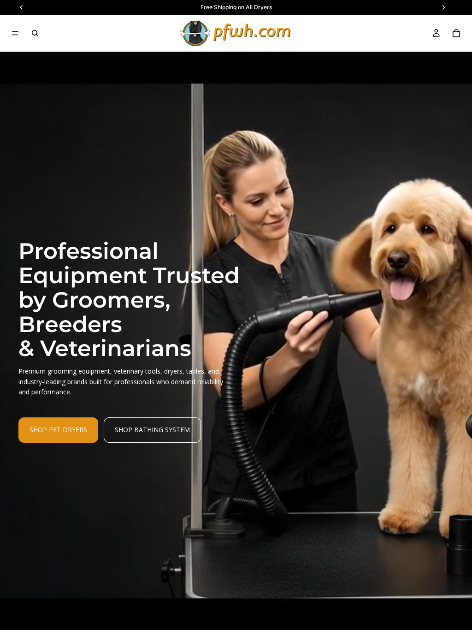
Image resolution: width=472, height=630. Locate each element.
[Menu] (15, 33)
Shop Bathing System (152, 429)
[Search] (35, 33)
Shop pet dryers (58, 429)
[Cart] (456, 33)
